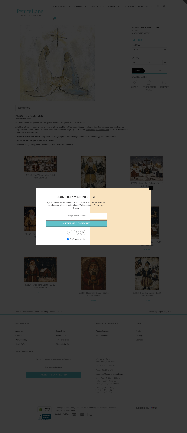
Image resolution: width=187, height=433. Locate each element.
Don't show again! (77, 239)
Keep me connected (77, 223)
